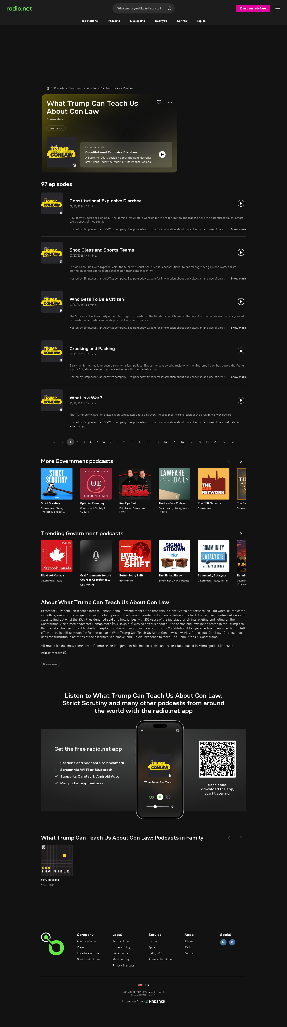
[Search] (169, 8)
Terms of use (121, 941)
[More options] (169, 102)
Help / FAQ (155, 953)
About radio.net (87, 941)
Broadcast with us (88, 959)
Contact (154, 941)
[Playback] (162, 154)
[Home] (48, 88)
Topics (201, 21)
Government (56, 128)
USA (146, 985)
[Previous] (229, 460)
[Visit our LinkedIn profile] (223, 942)
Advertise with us (88, 953)
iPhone (188, 941)
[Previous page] (62, 442)
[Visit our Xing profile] (232, 942)
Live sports (137, 21)
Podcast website (51, 652)
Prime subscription (161, 959)
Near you (161, 21)
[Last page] (232, 442)
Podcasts (114, 21)
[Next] (241, 460)
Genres (182, 21)
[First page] (54, 442)
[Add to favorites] (159, 102)
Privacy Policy (121, 947)
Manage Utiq (121, 959)
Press (80, 947)
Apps (152, 947)
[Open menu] (277, 8)
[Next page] (224, 442)
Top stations (90, 21)
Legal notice (120, 953)
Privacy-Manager (123, 965)
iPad (187, 947)
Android (189, 953)
